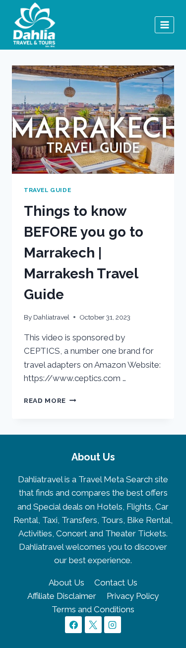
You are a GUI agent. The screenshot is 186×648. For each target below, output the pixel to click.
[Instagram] (112, 624)
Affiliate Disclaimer (61, 596)
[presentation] (93, 119)
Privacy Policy (133, 596)
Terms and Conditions (93, 609)
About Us (66, 582)
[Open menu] (164, 24)
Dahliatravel (51, 317)
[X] (93, 624)
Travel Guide (47, 190)
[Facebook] (73, 624)
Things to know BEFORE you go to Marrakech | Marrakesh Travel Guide (83, 253)
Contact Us (115, 582)
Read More (50, 400)
